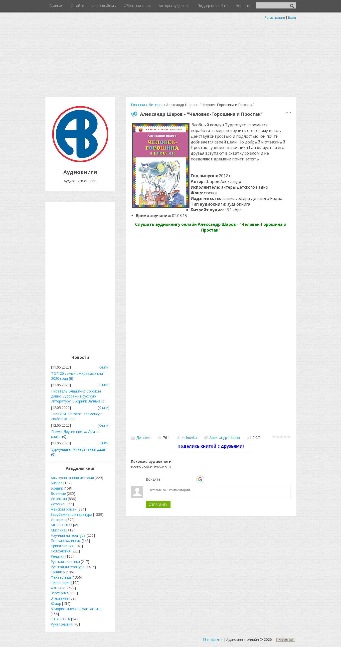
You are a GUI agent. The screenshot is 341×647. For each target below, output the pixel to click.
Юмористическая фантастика (76, 608)
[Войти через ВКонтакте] (174, 479)
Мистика (58, 530)
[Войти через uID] (166, 479)
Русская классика (65, 561)
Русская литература (68, 566)
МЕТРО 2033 (61, 524)
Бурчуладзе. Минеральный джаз (78, 449)
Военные (58, 493)
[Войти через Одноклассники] (209, 479)
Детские (143, 437)
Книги (103, 367)
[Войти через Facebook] (183, 479)
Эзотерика (60, 593)
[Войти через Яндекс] (191, 479)
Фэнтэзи (58, 587)
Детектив (59, 498)
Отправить (158, 504)
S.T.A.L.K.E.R (60, 619)
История (58, 519)
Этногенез (59, 598)
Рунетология (62, 624)
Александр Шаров (224, 437)
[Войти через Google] (200, 479)
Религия (57, 556)
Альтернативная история (72, 477)
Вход (292, 17)
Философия (60, 582)
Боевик (57, 488)
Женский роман (64, 509)
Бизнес (56, 483)
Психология (61, 551)
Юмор (56, 603)
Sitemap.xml (212, 639)
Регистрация (275, 17)
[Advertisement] (170, 57)
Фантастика (61, 577)
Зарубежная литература (71, 514)
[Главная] (80, 160)
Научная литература (68, 535)
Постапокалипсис (66, 540)
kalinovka (189, 437)
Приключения (62, 545)
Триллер (58, 572)
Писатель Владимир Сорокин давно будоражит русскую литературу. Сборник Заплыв (76, 396)
